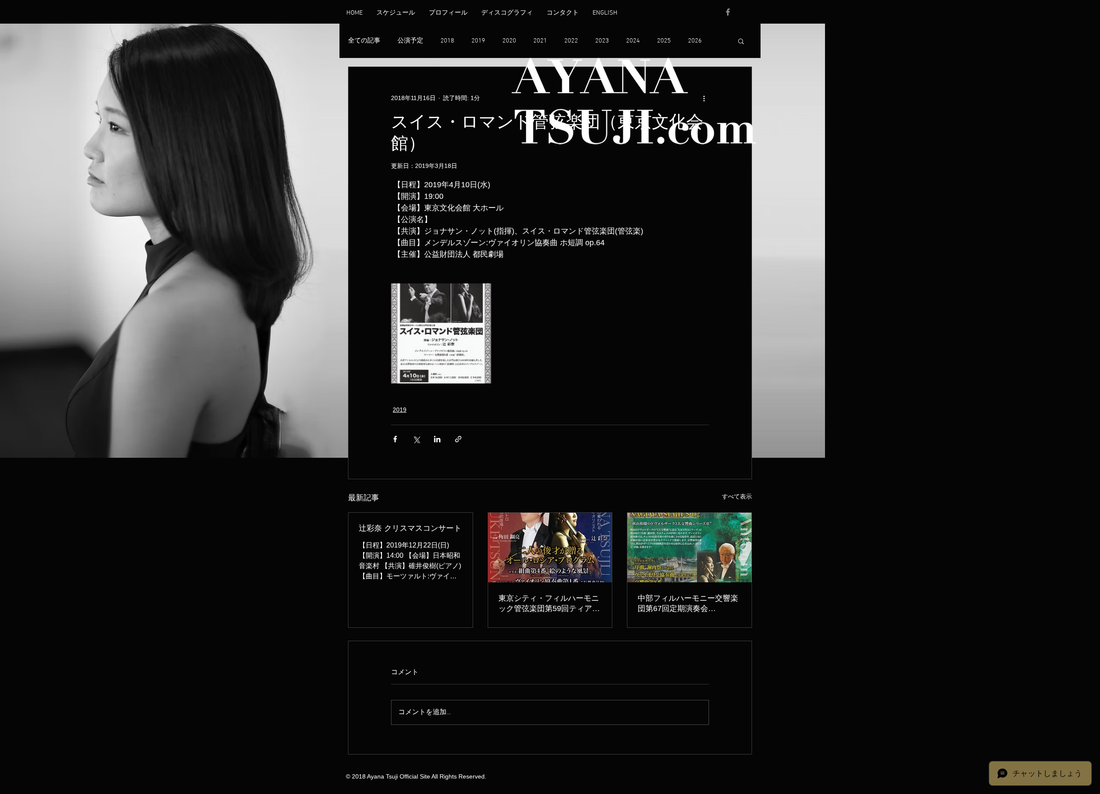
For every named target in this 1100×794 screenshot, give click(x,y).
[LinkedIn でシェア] (437, 439)
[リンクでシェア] (458, 439)
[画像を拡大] (441, 333)
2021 (540, 41)
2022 (571, 41)
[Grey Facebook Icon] (728, 12)
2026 (695, 41)
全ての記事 (364, 41)
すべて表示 (737, 496)
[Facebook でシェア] (395, 439)
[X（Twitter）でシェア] (416, 439)
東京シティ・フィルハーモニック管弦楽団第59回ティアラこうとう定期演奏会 (549, 604)
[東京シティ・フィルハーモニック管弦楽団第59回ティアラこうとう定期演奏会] (550, 547)
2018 (447, 41)
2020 (509, 41)
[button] (741, 40)
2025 (664, 41)
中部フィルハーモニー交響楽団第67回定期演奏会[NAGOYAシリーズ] (688, 604)
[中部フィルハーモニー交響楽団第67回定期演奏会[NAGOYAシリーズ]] (689, 547)
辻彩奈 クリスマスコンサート (410, 528)
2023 (602, 41)
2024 (633, 41)
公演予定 (410, 41)
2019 (478, 41)
